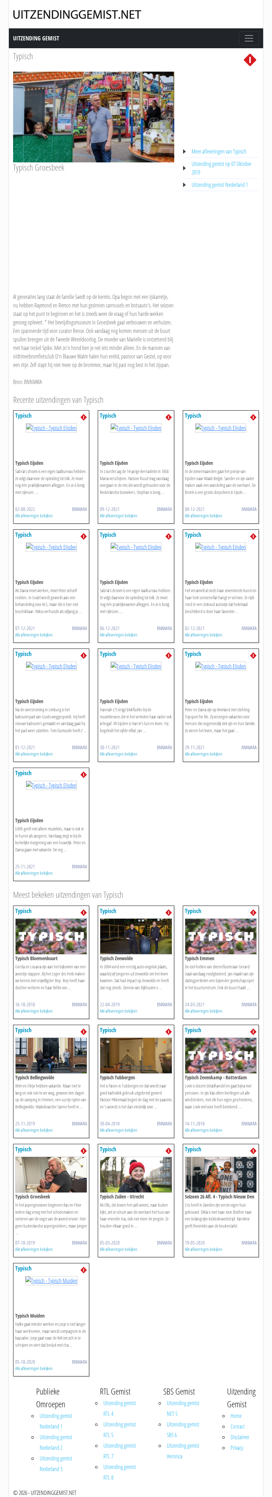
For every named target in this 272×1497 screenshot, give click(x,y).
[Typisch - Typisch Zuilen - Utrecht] (136, 1174)
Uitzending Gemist (36, 38)
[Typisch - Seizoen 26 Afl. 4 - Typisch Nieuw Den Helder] (221, 1174)
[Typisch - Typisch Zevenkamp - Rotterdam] (221, 1055)
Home (236, 1416)
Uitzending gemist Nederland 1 (220, 185)
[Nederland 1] (250, 59)
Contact (238, 1426)
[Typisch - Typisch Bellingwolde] (51, 1055)
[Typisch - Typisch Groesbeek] (51, 1174)
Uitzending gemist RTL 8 (119, 1472)
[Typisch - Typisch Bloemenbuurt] (51, 936)
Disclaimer (240, 1437)
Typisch (23, 56)
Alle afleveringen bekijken (34, 515)
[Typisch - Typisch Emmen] (221, 936)
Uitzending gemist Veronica (183, 1451)
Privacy (237, 1448)
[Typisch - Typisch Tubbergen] (136, 1055)
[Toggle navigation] (249, 38)
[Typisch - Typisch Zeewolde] (136, 936)
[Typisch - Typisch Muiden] (51, 1280)
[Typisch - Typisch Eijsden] (51, 427)
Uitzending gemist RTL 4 (119, 1408)
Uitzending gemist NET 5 (183, 1408)
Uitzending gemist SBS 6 (183, 1429)
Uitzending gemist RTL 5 (119, 1429)
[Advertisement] (93, 226)
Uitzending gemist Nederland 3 (56, 1463)
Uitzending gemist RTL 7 (119, 1451)
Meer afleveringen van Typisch (219, 151)
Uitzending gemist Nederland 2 (56, 1442)
